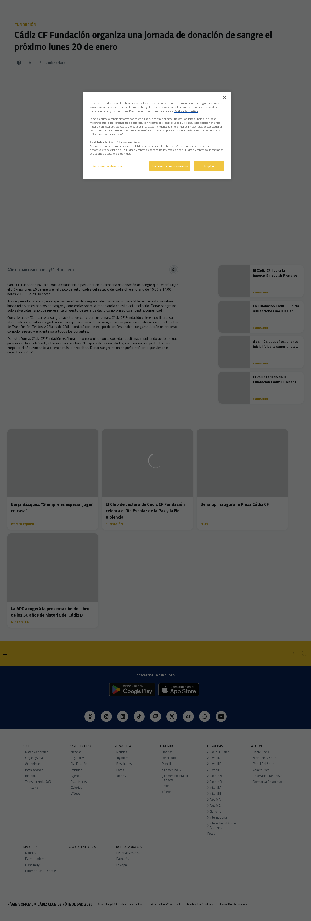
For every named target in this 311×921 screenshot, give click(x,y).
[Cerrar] (225, 97)
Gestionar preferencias (108, 166)
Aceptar (209, 166)
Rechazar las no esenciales (170, 166)
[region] (157, 135)
